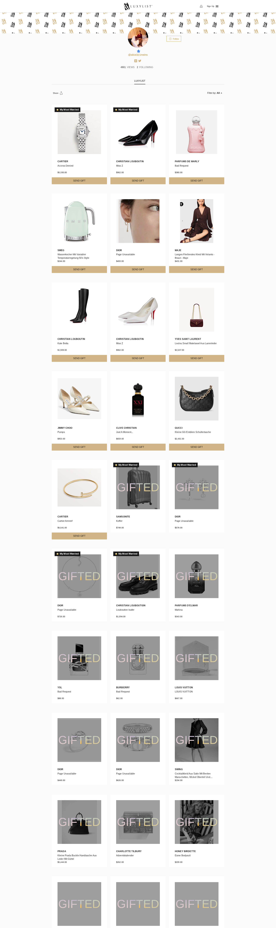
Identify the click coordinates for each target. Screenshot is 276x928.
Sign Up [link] (210, 6)
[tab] (139, 81)
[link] (138, 6)
